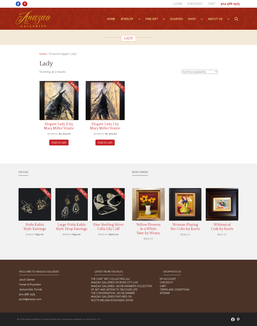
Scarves (176, 19)
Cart (212, 3)
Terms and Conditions (174, 289)
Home (42, 53)
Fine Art (151, 19)
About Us (215, 19)
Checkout (195, 3)
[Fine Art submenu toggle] (163, 19)
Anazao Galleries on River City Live (114, 282)
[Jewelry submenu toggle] (139, 19)
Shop (192, 19)
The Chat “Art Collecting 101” (110, 279)
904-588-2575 (230, 3)
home (111, 19)
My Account (168, 279)
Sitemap (165, 293)
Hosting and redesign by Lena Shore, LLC (81, 319)
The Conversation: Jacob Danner (113, 293)
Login (177, 3)
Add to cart (59, 142)
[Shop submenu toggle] (201, 19)
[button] (237, 19)
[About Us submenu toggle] (228, 19)
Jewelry (126, 19)
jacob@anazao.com (30, 299)
